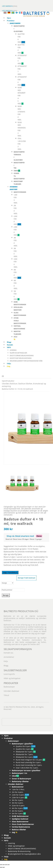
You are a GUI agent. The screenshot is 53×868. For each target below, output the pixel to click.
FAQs (9, 364)
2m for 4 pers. (17, 792)
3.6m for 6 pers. (18, 805)
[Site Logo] (36, 14)
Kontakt (10, 345)
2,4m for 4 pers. (20, 795)
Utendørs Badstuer (11, 691)
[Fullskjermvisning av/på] (3, 864)
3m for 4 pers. (17, 800)
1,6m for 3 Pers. (18, 789)
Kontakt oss (8, 653)
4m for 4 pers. (20, 808)
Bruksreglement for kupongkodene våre (26, 361)
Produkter (10, 21)
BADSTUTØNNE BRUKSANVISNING (22, 355)
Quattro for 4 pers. (25, 749)
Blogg (9, 342)
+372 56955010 (7, 6)
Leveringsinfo (9, 674)
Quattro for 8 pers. (25, 746)
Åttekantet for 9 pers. (26, 752)
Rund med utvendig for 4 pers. (28, 762)
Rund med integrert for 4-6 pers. (30, 760)
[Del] (6, 864)
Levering (13, 350)
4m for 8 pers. (17, 811)
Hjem (9, 18)
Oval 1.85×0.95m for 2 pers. (27, 768)
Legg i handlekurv (10, 572)
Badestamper (9, 687)
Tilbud (6, 695)
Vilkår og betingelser (18, 353)
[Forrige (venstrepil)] (1, 867)
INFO (9, 347)
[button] (1, 733)
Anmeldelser (9, 657)
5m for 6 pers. (19, 813)
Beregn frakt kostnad (26, 578)
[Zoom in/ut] (1, 864)
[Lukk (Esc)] (8, 864)
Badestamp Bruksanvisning (21, 358)
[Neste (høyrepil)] (3, 867)
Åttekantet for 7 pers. (24, 754)
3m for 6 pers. (17, 803)
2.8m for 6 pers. (19, 797)
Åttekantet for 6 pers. (26, 757)
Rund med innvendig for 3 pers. (29, 765)
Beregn (6, 595)
